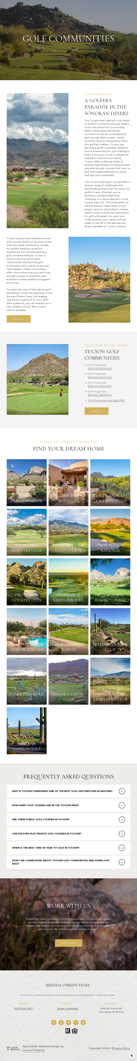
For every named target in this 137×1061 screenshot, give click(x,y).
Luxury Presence (34, 1050)
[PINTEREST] (83, 1022)
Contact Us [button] (68, 943)
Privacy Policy (121, 1048)
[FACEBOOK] (53, 1022)
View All (18, 319)
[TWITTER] (76, 1022)
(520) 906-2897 (24, 1008)
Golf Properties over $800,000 (106, 400)
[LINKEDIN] (61, 1022)
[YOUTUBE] (68, 1022)
